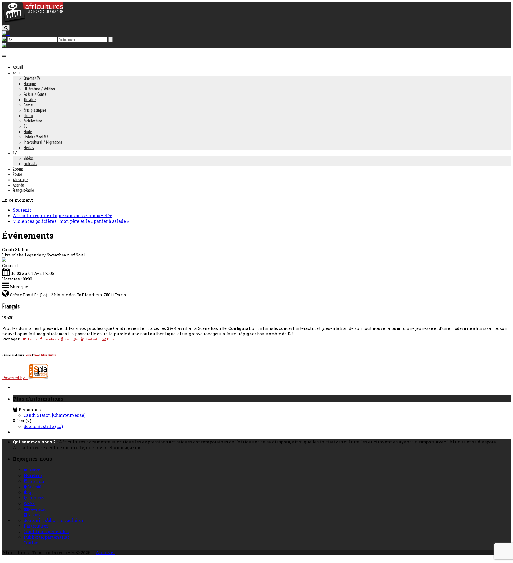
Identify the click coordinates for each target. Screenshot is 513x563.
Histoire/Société (36, 137)
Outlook (44, 355)
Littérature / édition (39, 89)
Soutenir (22, 210)
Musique (30, 83)
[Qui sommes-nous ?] (4, 45)
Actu (16, 73)
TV (15, 153)
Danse (28, 105)
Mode (28, 131)
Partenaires (36, 526)
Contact (32, 542)
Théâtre (30, 99)
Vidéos (29, 158)
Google (29, 355)
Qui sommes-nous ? (34, 442)
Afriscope (20, 179)
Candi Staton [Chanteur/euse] (55, 415)
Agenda (18, 185)
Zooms (18, 169)
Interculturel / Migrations (43, 142)
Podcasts (30, 163)
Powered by (15, 377)
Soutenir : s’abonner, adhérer (53, 520)
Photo (28, 115)
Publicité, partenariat (46, 537)
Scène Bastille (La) (43, 426)
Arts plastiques (35, 110)
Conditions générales (46, 531)
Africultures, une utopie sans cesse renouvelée (62, 215)
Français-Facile (23, 190)
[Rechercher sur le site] (6, 28)
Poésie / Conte (35, 94)
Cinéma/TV (32, 78)
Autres (52, 355)
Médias (29, 147)
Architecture (33, 121)
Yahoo (36, 355)
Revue (17, 174)
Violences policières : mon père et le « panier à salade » (71, 221)
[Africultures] (32, 22)
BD (26, 126)
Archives (105, 552)
